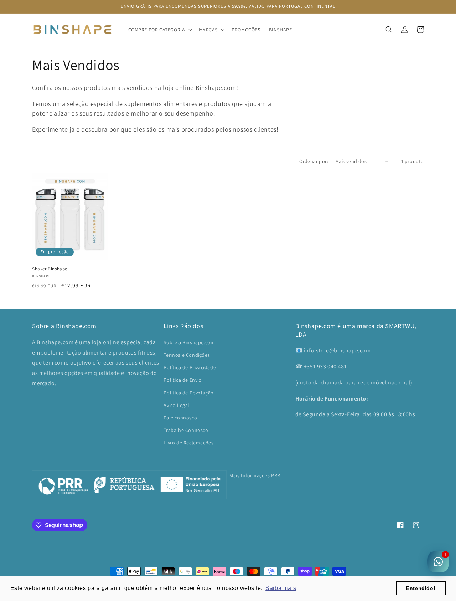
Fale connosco (180, 417)
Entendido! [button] (420, 588)
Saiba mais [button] (280, 588)
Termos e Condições (187, 355)
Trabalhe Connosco (186, 430)
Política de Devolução (189, 392)
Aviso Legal (177, 405)
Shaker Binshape (49, 269)
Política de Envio (183, 380)
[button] (159, 29)
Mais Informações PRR (254, 475)
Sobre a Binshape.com (189, 342)
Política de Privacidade (190, 367)
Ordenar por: (313, 161)
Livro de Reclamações (188, 442)
